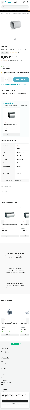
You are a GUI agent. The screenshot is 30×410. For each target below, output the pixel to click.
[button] (14, 52)
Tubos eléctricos (16, 13)
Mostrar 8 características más (15, 180)
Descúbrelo (19, 60)
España (5, 389)
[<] (2, 222)
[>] (27, 222)
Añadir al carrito (21, 79)
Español (5, 391)
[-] (2, 79)
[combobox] (15, 7)
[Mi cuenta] (27, 2)
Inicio (2, 13)
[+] (10, 79)
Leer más (4, 396)
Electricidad (7, 13)
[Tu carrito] (24, 2)
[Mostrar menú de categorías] (2, 2)
